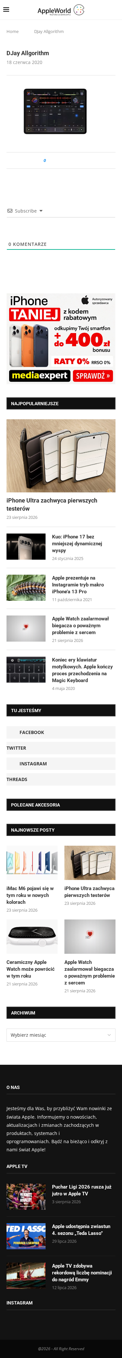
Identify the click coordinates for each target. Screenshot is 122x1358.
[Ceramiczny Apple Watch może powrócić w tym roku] (32, 936)
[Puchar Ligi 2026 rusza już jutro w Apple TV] (26, 1197)
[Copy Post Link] (65, 160)
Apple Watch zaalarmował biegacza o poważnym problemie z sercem (80, 625)
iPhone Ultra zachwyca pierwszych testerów (52, 504)
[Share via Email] (74, 160)
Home (13, 31)
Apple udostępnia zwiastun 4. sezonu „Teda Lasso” (81, 1229)
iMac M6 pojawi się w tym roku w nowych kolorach (30, 895)
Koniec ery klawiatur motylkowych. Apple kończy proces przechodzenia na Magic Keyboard (82, 670)
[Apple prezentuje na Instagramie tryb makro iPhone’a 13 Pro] (26, 588)
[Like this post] (49, 160)
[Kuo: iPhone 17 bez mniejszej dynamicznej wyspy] (26, 547)
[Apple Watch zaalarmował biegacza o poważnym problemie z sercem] (26, 628)
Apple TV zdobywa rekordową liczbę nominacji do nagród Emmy (82, 1273)
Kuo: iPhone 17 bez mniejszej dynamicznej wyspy (77, 543)
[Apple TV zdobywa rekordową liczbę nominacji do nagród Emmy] (26, 1276)
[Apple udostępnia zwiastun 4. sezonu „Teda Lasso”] (26, 1236)
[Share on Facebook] (57, 160)
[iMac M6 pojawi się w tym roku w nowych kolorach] (32, 863)
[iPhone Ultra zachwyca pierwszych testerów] (61, 455)
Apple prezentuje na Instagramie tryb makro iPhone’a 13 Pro (78, 585)
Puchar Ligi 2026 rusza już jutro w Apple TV (82, 1190)
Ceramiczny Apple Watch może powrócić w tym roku (31, 969)
